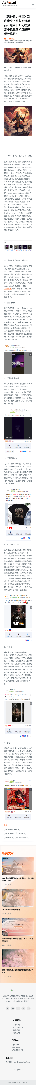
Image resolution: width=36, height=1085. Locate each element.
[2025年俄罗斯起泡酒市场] (18, 898)
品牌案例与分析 (18, 1050)
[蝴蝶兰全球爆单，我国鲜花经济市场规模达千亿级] (18, 958)
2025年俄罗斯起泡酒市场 (11, 910)
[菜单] (33, 4)
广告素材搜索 (18, 1027)
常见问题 (16, 1030)
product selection (22, 837)
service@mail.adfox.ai (22, 1062)
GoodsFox (8, 289)
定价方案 (16, 1033)
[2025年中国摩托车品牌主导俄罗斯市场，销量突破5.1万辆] (18, 866)
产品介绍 (16, 1025)
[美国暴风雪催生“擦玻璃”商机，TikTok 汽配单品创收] (18, 927)
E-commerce (9, 833)
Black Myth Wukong (12, 829)
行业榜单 (15, 1045)
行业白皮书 (16, 1047)
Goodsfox (21, 833)
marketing (9, 837)
